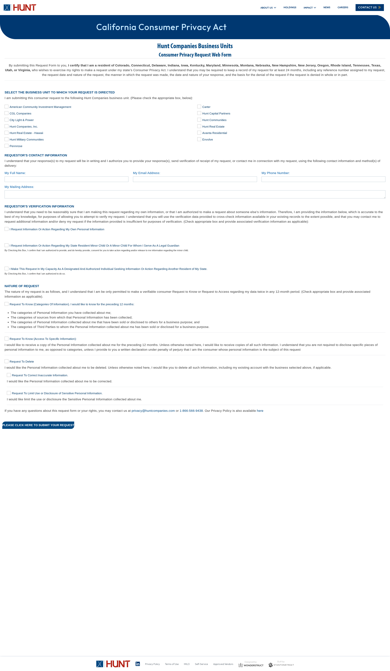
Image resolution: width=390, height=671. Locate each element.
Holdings (290, 7)
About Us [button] (267, 7)
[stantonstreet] (281, 665)
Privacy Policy (152, 664)
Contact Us (367, 7)
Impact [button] (308, 7)
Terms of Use (172, 664)
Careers (343, 7)
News (326, 7)
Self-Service (201, 664)
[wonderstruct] (250, 665)
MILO (187, 664)
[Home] (18, 8)
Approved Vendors (223, 664)
